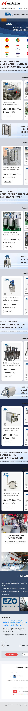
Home (4, 20)
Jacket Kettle (20, 624)
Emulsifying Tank (14, 622)
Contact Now (8, 116)
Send (15, 691)
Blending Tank (13, 624)
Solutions (24, 20)
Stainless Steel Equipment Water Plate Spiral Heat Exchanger (11, 168)
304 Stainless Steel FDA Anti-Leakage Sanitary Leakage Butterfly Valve (11, 494)
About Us (18, 20)
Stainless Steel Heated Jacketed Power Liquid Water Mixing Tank (10, 299)
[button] (27, 35)
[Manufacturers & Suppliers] (10, 3)
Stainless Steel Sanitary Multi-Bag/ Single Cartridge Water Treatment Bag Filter (12, 364)
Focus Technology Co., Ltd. (18, 705)
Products (11, 20)
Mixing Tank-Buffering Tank (17, 621)
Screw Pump (18, 625)
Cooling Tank (21, 622)
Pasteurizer (11, 625)
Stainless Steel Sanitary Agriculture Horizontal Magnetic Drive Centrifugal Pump (12, 429)
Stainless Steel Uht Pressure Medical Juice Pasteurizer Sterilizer (11, 103)
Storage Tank (6, 622)
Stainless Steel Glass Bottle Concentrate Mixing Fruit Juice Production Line (12, 234)
